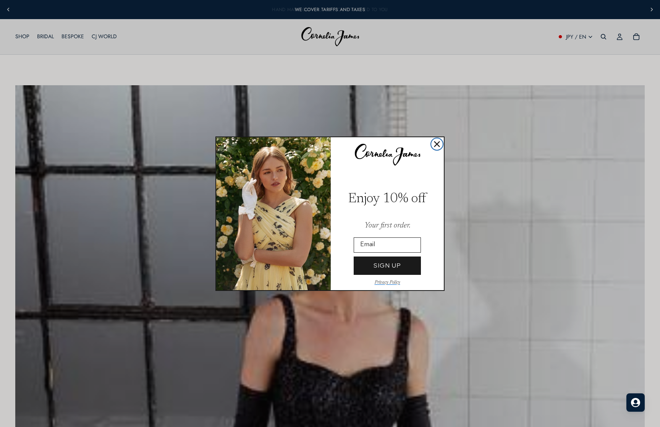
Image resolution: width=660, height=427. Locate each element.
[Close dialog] (437, 144)
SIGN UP (387, 265)
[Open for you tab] (635, 402)
